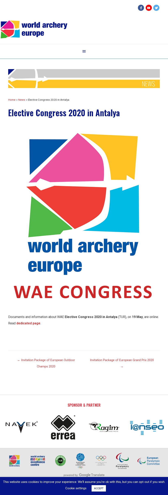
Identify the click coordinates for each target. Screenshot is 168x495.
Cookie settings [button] (75, 488)
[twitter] (156, 8)
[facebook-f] (141, 8)
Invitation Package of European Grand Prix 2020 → (122, 361)
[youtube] (149, 8)
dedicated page (28, 323)
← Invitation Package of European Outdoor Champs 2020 (46, 361)
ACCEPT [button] (98, 488)
